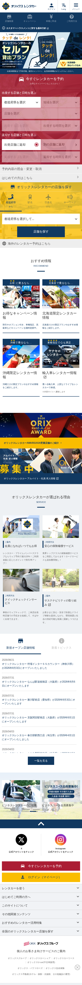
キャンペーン (29, 21)
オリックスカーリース (63, 958)
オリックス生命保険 (55, 968)
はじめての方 (17, 178)
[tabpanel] (41, 50)
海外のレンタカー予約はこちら (29, 243)
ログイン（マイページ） (45, 877)
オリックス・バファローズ (30, 968)
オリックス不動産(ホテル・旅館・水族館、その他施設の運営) (41, 974)
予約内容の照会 (22, 169)
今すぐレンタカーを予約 (45, 866)
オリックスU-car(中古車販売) (41, 962)
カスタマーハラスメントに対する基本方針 (26, 28)
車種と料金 (51, 21)
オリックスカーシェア (40, 958)
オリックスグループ (17, 958)
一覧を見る (41, 760)
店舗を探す (41, 231)
